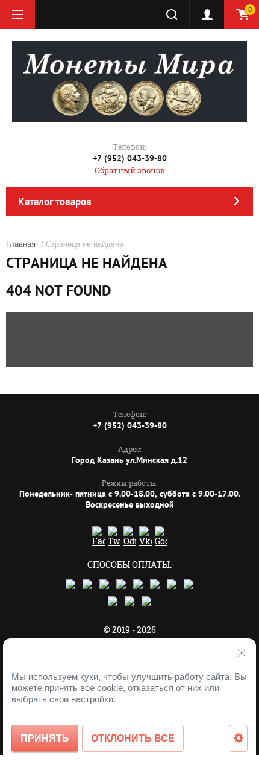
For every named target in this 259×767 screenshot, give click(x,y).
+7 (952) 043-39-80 (130, 158)
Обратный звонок (130, 170)
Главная (21, 244)
